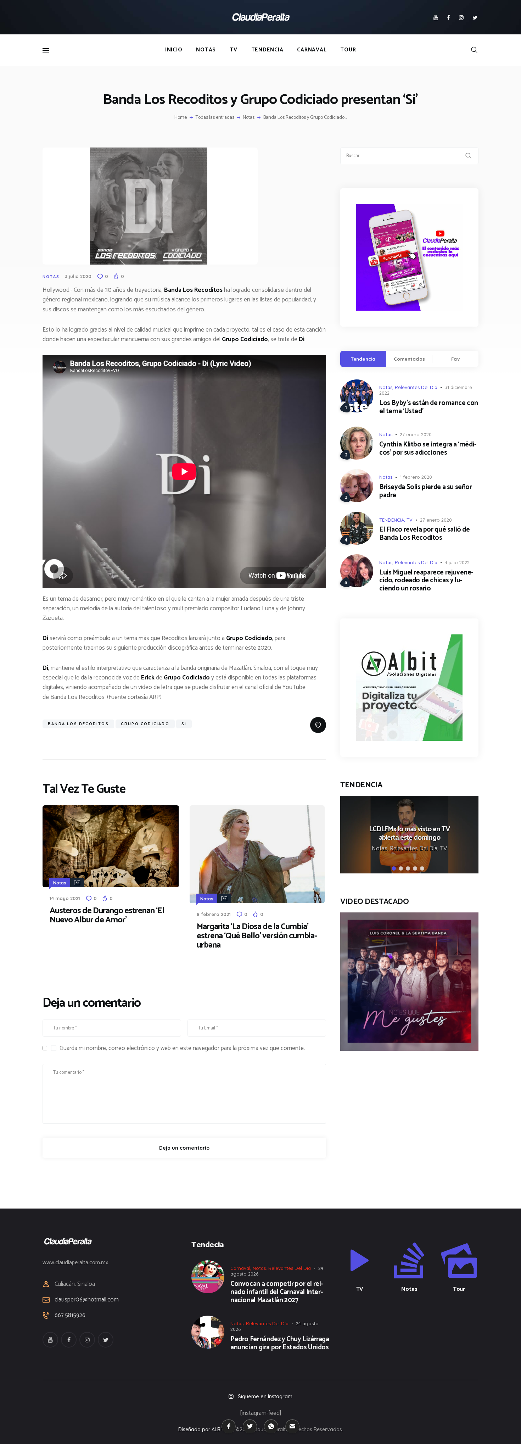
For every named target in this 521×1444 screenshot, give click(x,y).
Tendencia (363, 359)
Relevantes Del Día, (415, 849)
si (183, 723)
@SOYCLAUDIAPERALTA (415, 1327)
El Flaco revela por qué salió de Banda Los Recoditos (424, 534)
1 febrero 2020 (416, 477)
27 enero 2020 (416, 434)
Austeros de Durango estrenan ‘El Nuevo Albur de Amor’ (107, 915)
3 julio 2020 (78, 276)
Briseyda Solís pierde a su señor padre (425, 491)
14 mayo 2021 (65, 898)
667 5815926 (70, 1315)
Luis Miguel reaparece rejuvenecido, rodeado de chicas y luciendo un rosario (426, 581)
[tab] (363, 359)
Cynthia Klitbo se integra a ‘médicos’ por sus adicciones (427, 449)
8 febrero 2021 (214, 914)
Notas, (381, 849)
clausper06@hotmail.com (87, 1300)
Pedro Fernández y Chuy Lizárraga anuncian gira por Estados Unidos (279, 1343)
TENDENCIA (391, 520)
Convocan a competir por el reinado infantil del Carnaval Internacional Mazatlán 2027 (276, 1292)
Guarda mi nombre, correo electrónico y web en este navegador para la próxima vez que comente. (182, 1048)
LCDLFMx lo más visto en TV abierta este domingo (409, 834)
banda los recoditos (78, 723)
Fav (455, 359)
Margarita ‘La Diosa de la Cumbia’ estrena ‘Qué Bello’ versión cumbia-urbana (257, 936)
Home (180, 118)
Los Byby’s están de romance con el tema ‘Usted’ (428, 407)
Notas (248, 118)
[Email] (292, 1426)
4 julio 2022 (457, 562)
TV (410, 520)
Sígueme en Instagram (265, 1396)
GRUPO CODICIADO (145, 723)
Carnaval (240, 1268)
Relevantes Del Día (416, 387)
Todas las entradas (215, 117)
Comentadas (409, 359)
